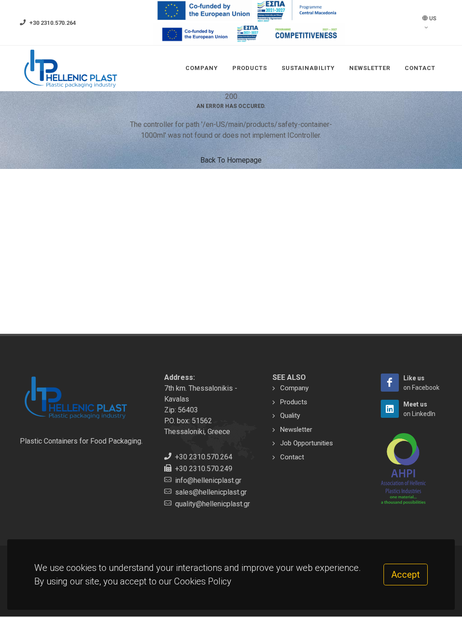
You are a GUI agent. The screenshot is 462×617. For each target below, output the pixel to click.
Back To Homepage (231, 160)
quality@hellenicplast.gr (212, 504)
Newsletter (369, 68)
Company (201, 68)
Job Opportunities (306, 443)
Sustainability (308, 68)
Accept (405, 574)
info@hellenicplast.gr (208, 480)
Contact (420, 68)
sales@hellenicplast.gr (211, 492)
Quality (290, 415)
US (432, 18)
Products (249, 68)
